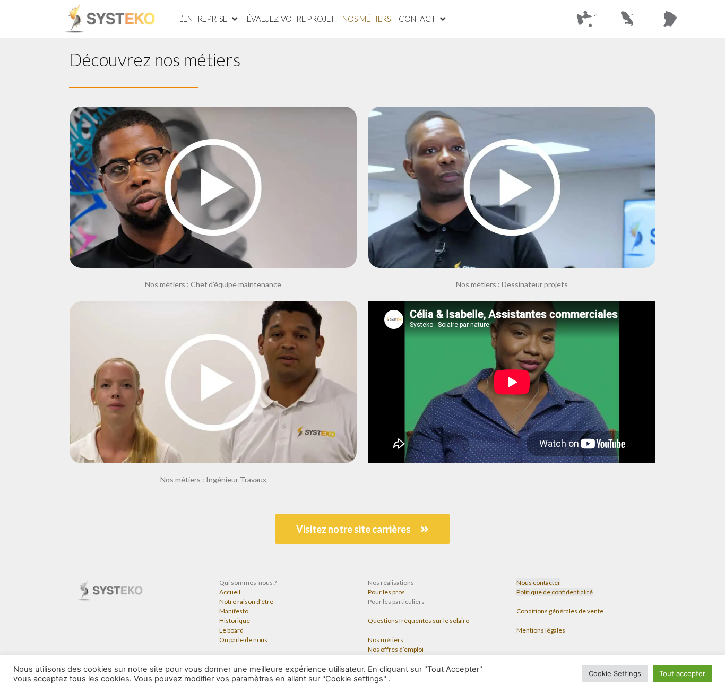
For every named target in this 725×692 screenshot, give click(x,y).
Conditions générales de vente (559, 611)
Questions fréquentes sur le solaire (418, 621)
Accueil (229, 592)
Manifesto (233, 611)
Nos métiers (385, 640)
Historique (234, 621)
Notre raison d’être (246, 602)
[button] (362, 529)
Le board (231, 630)
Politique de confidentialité (554, 592)
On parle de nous (243, 640)
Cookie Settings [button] (615, 673)
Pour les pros (386, 592)
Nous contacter (538, 582)
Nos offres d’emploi (396, 649)
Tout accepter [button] (682, 673)
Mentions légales (540, 630)
